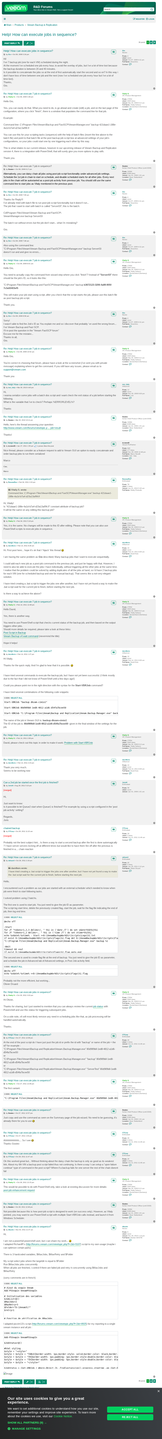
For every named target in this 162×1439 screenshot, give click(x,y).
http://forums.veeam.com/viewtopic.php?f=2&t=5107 (54, 1244)
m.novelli (125, 443)
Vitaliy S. (125, 94)
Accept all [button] (130, 1409)
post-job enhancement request (19, 1190)
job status (98, 1006)
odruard (125, 857)
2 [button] (151, 42)
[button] (154, 42)
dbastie (125, 1226)
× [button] (158, 1391)
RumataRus (126, 479)
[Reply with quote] (113, 52)
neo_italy (125, 384)
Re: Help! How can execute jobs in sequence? (27, 992)
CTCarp (125, 828)
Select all (16, 698)
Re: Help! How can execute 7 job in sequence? (27, 93)
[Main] (18, 7)
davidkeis (126, 542)
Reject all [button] (130, 1417)
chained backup (11, 828)
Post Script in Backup (14, 632)
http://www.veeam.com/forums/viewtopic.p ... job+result (32, 428)
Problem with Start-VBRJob (78, 742)
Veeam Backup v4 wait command (20, 636)
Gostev (125, 166)
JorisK (124, 782)
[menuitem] (150, 19)
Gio (123, 50)
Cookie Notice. (63, 1416)
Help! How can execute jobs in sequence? (39, 34)
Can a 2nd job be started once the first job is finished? (30, 782)
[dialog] (81, 1413)
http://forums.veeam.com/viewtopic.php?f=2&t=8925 (59, 1323)
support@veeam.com (14, 369)
